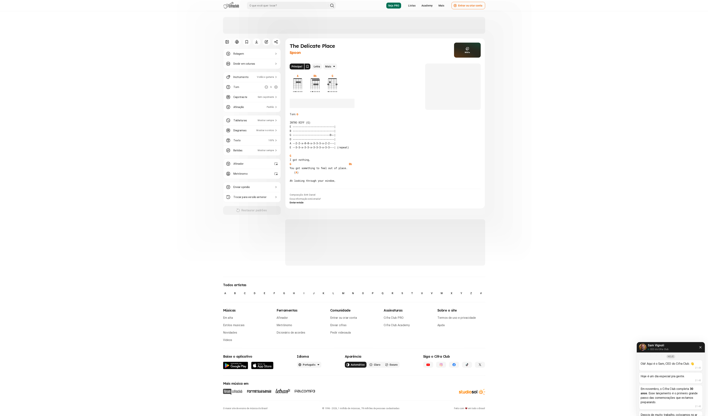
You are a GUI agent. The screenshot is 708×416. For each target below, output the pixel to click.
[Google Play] (235, 365)
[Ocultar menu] (227, 42)
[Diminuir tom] (266, 87)
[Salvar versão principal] (307, 66)
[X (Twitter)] (480, 365)
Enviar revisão (297, 202)
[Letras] (283, 391)
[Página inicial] (231, 5)
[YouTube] (428, 365)
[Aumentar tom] (276, 87)
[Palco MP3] (305, 391)
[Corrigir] (266, 42)
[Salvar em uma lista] (247, 42)
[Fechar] (700, 347)
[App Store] (262, 365)
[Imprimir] (237, 42)
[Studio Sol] (472, 392)
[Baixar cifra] (256, 42)
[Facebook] (454, 365)
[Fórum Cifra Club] (232, 392)
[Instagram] (441, 365)
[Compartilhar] (276, 42)
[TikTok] (467, 365)
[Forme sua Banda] (259, 391)
